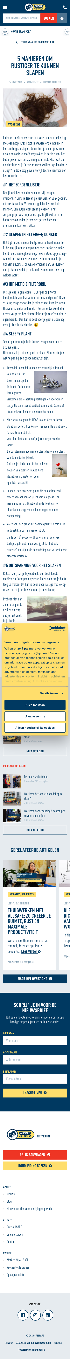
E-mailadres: (10, 1071)
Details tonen (49, 693)
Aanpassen (32, 716)
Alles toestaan (35, 705)
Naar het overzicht (32, 978)
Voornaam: (9, 1033)
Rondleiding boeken (32, 1165)
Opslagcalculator (16, 1274)
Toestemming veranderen (31, 1349)
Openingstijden (15, 1234)
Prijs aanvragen (32, 1154)
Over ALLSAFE (14, 1227)
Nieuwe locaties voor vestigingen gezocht (30, 1209)
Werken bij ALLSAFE (18, 1260)
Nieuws (11, 1194)
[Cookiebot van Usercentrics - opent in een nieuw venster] (49, 628)
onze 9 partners (25, 648)
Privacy (9, 1342)
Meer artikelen (35, 751)
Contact (11, 1241)
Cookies (58, 1342)
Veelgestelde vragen (18, 1267)
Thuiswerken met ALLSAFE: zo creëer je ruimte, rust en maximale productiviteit (29, 921)
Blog (9, 1201)
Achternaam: (10, 1052)
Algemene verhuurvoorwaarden (33, 1342)
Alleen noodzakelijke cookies (35, 727)
